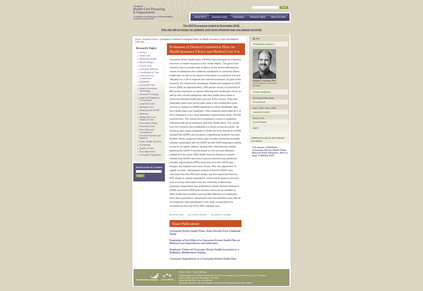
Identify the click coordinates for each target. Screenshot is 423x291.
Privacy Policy (184, 272)
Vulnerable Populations (150, 155)
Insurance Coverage (222, 215)
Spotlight (257, 86)
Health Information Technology (148, 89)
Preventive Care (147, 126)
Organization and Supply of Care (147, 118)
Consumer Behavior (199, 215)
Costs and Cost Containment (146, 77)
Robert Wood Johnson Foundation (146, 276)
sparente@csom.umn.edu (264, 83)
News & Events (279, 17)
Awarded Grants (219, 17)
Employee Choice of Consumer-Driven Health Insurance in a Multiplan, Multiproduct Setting (204, 251)
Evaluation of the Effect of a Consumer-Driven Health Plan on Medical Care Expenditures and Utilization (205, 242)
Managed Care (146, 107)
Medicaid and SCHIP (149, 110)
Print (257, 39)
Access (143, 52)
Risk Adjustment (147, 151)
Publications (238, 17)
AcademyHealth (166, 276)
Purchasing (144, 145)
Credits (195, 272)
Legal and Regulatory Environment (149, 99)
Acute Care (144, 55)
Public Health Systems (150, 141)
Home (138, 39)
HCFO (152, 10)
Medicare (143, 114)
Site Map (202, 272)
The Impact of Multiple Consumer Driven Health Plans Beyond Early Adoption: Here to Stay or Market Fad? (270, 151)
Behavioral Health (147, 59)
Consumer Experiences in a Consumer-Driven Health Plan (203, 258)
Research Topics (258, 17)
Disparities (144, 81)
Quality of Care (146, 148)
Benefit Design (177, 215)
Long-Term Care (147, 103)
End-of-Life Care (147, 85)
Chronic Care (145, 65)
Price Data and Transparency (146, 130)
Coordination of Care (149, 72)
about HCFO (200, 17)
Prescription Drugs (148, 123)
